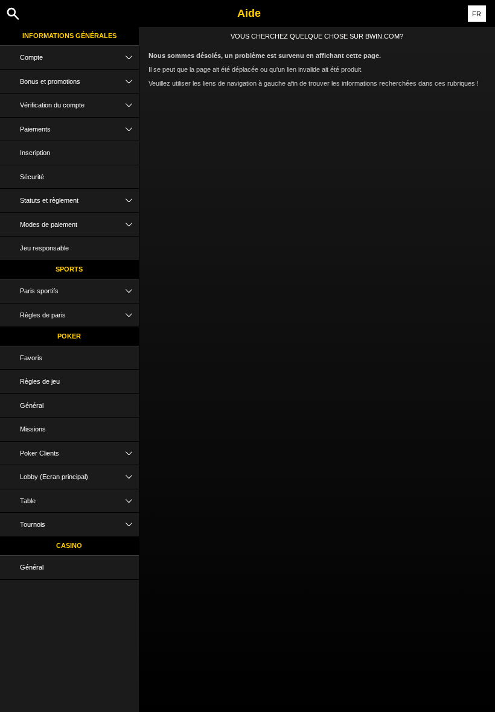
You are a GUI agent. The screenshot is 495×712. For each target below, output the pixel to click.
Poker (69, 336)
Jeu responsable (44, 248)
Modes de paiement (48, 224)
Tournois (32, 524)
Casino (69, 545)
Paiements (35, 129)
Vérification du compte (52, 105)
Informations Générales (69, 35)
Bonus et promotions (50, 81)
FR (476, 13)
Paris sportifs (39, 290)
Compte (31, 57)
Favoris (31, 357)
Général (31, 405)
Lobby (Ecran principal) (54, 476)
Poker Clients (39, 453)
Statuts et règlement (49, 200)
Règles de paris (43, 315)
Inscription (35, 152)
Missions (33, 429)
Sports (69, 269)
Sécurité (32, 176)
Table (28, 500)
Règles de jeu (40, 381)
